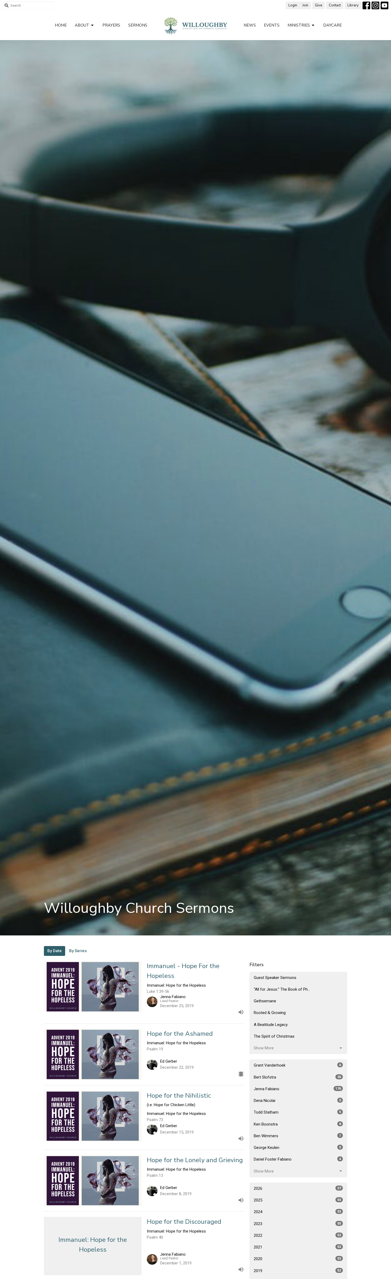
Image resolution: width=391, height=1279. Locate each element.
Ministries (299, 25)
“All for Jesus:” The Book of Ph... (282, 989)
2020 (297, 1258)
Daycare (332, 25)
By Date (54, 950)
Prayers (111, 25)
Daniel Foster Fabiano (297, 1159)
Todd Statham (297, 1112)
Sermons (137, 25)
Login (292, 5)
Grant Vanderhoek (297, 1065)
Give (318, 5)
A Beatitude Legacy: (271, 1024)
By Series (78, 950)
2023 (297, 1223)
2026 (297, 1188)
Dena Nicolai (297, 1100)
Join (305, 5)
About (82, 25)
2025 (297, 1200)
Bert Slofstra (297, 1077)
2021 (297, 1247)
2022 (297, 1235)
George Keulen (297, 1147)
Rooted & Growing (270, 1012)
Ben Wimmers (297, 1135)
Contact (335, 5)
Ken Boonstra (297, 1124)
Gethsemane (265, 1001)
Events (272, 25)
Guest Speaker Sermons (275, 977)
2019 (297, 1270)
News (250, 25)
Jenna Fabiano (297, 1088)
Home (61, 25)
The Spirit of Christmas (274, 1036)
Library (353, 5)
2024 (297, 1211)
